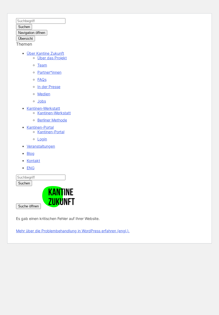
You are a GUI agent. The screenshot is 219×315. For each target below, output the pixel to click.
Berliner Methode (52, 120)
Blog (30, 153)
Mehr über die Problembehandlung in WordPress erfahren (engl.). (73, 231)
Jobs (41, 101)
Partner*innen (49, 72)
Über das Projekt (52, 58)
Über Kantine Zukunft (45, 53)
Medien (43, 94)
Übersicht (25, 39)
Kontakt (33, 160)
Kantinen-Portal (40, 127)
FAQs (41, 79)
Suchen (24, 27)
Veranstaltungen (41, 146)
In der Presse (48, 86)
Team (42, 65)
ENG (30, 168)
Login (42, 139)
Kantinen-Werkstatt (43, 108)
